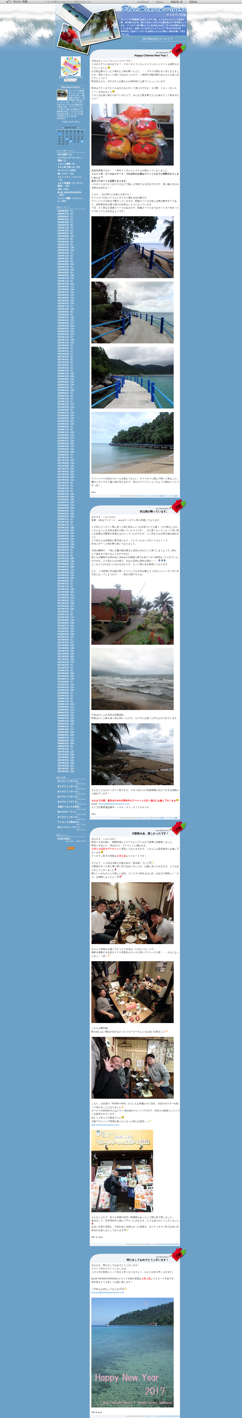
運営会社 (193, 1)
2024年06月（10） (66, 270)
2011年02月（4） (66, 665)
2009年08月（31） (66, 710)
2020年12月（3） (66, 370)
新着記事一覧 (177, 1)
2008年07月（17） (66, 738)
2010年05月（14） (66, 684)
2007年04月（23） (66, 768)
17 (67, 139)
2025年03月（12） (66, 250)
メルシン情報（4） (67, 164)
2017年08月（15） (66, 466)
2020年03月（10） (66, 390)
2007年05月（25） (66, 766)
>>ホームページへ (71, 122)
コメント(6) (155, 1244)
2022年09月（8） (66, 312)
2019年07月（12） (66, 412)
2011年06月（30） (66, 653)
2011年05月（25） (66, 656)
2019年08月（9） (66, 410)
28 (82, 141)
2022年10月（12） (66, 309)
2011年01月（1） (66, 667)
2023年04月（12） (66, 300)
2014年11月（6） (66, 555)
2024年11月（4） (66, 256)
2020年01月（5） (66, 396)
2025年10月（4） (66, 230)
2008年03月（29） (66, 743)
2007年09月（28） (66, 754)
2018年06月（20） (66, 443)
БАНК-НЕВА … (65, 839)
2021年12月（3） (66, 337)
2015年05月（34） (66, 541)
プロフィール (70, 80)
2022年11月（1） (66, 306)
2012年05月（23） (66, 631)
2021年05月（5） (66, 356)
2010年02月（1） (66, 693)
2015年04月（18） (66, 544)
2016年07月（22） (66, 502)
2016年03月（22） (66, 513)
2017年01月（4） (66, 485)
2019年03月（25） (66, 424)
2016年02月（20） (66, 516)
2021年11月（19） (66, 340)
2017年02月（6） (66, 483)
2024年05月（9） (66, 272)
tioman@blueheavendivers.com (107, 1292)
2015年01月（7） (66, 553)
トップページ (143, 1)
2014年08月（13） (66, 564)
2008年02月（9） (66, 746)
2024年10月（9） (66, 258)
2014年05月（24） (66, 572)
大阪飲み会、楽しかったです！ (150, 833)
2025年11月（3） (66, 227)
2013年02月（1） (66, 611)
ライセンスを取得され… (69, 822)
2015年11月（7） (66, 525)
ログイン (160, 1)
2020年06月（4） (66, 387)
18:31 (140, 818)
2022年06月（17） (66, 320)
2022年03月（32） (66, 328)
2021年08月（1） (66, 348)
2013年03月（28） (66, 609)
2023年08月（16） (66, 289)
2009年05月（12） (66, 718)
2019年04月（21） (66, 421)
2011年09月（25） (66, 645)
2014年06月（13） (66, 569)
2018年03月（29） (66, 452)
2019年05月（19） (66, 418)
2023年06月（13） (66, 295)
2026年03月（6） (66, 225)
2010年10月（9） (66, 670)
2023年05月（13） (66, 298)
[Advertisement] (71, 871)
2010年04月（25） (66, 687)
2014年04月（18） (66, 575)
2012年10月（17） (66, 617)
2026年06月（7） (66, 216)
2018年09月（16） (66, 435)
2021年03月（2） (66, 362)
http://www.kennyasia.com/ (105, 1125)
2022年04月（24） (66, 326)
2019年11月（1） (66, 401)
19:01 (140, 496)
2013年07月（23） (66, 597)
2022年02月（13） (66, 331)
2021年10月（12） (66, 342)
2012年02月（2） (66, 639)
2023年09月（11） (66, 286)
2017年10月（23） (66, 460)
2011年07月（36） (66, 651)
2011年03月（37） (66, 662)
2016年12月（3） (66, 488)
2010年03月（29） (66, 690)
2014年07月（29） (66, 567)
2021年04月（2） (66, 359)
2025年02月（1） (66, 253)
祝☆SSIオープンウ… (68, 812)
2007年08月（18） (66, 757)
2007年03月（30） (66, 771)
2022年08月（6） (66, 314)
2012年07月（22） (66, 625)
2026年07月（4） (66, 213)
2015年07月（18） (66, 536)
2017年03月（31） (66, 480)
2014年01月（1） (66, 583)
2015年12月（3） (66, 522)
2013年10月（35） (66, 589)
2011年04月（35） (66, 659)
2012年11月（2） (66, 614)
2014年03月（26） (66, 578)
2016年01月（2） (66, 519)
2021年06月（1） (66, 354)
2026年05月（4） (66, 219)
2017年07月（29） (66, 469)
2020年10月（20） (66, 376)
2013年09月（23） (66, 592)
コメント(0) (148, 496)
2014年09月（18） (66, 561)
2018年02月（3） (66, 454)
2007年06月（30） (66, 763)
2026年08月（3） (66, 211)
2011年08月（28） (66, 648)
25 (71, 141)
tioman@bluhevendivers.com (114, 804)
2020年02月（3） (66, 393)
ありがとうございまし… (69, 781)
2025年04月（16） (66, 247)
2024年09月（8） (66, 261)
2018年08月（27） (66, 438)
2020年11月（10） (66, 373)
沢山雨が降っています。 (154, 511)
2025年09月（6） (66, 233)
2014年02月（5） (66, 581)
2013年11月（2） (66, 586)
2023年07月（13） (66, 292)
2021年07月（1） (66, 351)
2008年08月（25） (66, 735)
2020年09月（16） (66, 379)
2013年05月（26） (66, 603)
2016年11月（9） (66, 491)
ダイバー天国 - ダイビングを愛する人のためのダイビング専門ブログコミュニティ (50, 2)
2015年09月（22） (66, 530)
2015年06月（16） (66, 539)
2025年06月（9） (66, 242)
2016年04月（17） (66, 511)
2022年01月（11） (66, 334)
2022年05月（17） (66, 323)
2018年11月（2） (66, 429)
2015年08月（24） (66, 533)
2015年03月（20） (66, 547)
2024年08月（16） (66, 264)
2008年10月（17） (66, 729)
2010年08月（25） (66, 676)
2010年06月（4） (66, 681)
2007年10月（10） (66, 752)
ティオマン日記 (154, 11)
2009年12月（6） (66, 698)
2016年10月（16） (66, 494)
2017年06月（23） (66, 471)
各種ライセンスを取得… (69, 806)
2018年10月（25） (66, 432)
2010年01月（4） (66, 695)
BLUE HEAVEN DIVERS (170, 1244)
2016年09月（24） (66, 497)
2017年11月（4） (66, 457)
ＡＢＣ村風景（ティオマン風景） (166, 496)
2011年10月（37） (66, 642)
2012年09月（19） (66, 620)
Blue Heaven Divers (70, 87)
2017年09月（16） (66, 463)
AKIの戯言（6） (65, 154)
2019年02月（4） (66, 426)
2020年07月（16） (66, 384)
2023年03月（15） (66, 303)
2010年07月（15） (66, 679)
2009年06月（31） (66, 715)
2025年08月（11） (66, 236)
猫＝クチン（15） (66, 173)
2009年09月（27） (66, 707)
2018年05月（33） (66, 446)
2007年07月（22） (66, 760)
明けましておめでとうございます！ (148, 1259)
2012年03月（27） (66, 637)
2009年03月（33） (66, 724)
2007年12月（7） (66, 749)
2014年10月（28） (66, 558)
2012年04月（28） (66, 634)
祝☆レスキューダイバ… (69, 827)
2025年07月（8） (66, 239)
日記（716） (64, 189)
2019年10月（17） (66, 404)
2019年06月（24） (66, 415)
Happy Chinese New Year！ (151, 55)
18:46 (147, 1244)
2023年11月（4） (66, 281)
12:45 (147, 1416)
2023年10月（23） (66, 284)
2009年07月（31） (66, 712)
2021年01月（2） (66, 368)
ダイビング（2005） (67, 170)
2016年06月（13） (66, 505)
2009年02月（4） (66, 726)
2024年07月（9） (66, 267)
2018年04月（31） (66, 449)
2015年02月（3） (66, 550)
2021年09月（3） (66, 345)
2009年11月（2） (66, 701)
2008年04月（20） (66, 740)
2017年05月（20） (66, 474)
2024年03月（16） (66, 278)
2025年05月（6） (66, 244)
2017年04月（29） (66, 477)
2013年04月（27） (66, 606)
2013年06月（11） (66, 600)
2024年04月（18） (66, 275)
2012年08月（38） (66, 623)
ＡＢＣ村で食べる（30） (69, 167)
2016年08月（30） (66, 499)
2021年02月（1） (66, 365)
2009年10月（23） (66, 704)
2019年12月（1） (66, 398)
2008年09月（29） (66, 732)
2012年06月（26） (66, 628)
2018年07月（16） (66, 440)
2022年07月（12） (66, 317)
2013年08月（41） (66, 595)
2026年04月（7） (66, 222)
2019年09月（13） (66, 407)
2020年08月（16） (66, 382)
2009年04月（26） (66, 721)
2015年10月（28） (66, 527)
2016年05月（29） (66, 508)
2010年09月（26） (66, 673)
